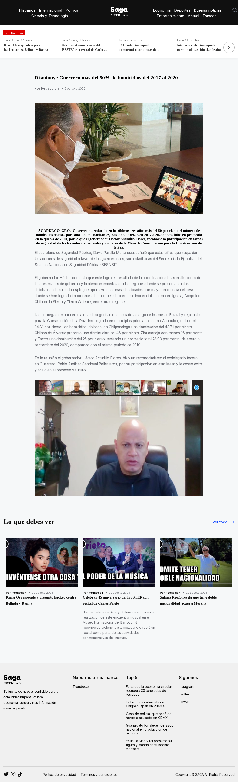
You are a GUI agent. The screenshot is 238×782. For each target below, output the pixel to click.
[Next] (229, 47)
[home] (119, 10)
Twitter (184, 694)
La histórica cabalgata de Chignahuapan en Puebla (145, 704)
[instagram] (6, 774)
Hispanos (27, 10)
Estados (209, 15)
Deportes (182, 10)
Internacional (50, 10)
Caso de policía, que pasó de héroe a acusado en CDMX (149, 716)
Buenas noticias (207, 10)
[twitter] (13, 774)
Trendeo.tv (81, 687)
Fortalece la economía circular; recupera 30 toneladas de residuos (149, 690)
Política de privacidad (59, 774)
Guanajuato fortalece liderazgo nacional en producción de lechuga (150, 729)
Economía (162, 10)
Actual (193, 15)
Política (72, 10)
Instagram (186, 687)
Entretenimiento (170, 15)
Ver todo (220, 522)
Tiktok (184, 702)
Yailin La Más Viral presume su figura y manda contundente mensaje (149, 745)
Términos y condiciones (99, 774)
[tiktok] (20, 774)
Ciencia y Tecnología (49, 15)
